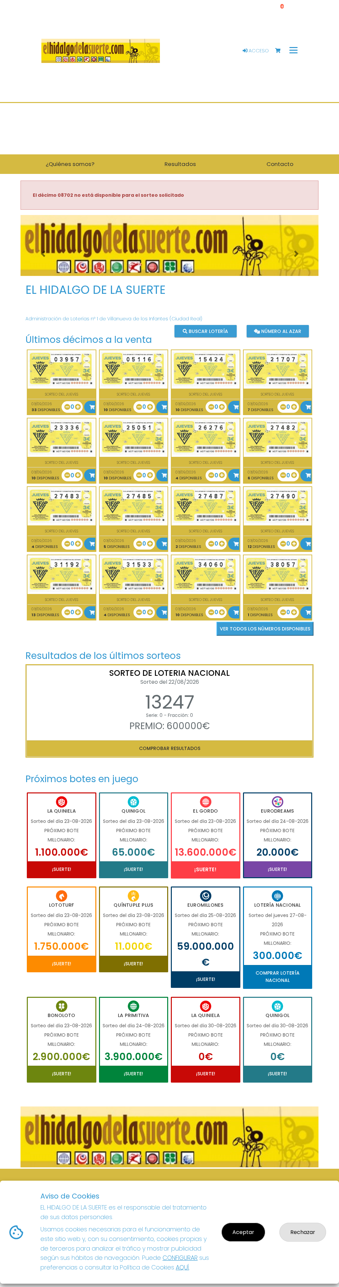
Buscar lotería (207, 331)
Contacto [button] (279, 164)
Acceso (258, 50)
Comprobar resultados (169, 748)
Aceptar (243, 1232)
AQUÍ (182, 1267)
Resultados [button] (180, 164)
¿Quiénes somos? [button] (70, 164)
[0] (281, 51)
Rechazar (302, 1232)
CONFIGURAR (180, 1258)
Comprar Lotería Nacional (278, 977)
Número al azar (280, 331)
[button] (43, 254)
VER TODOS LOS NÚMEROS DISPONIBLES (265, 628)
